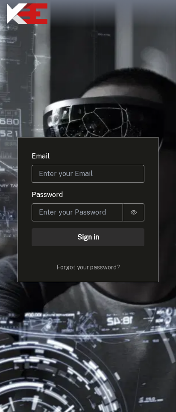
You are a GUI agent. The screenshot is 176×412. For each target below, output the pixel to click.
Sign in (88, 237)
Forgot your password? (88, 267)
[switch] (133, 212)
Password (47, 195)
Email (41, 156)
